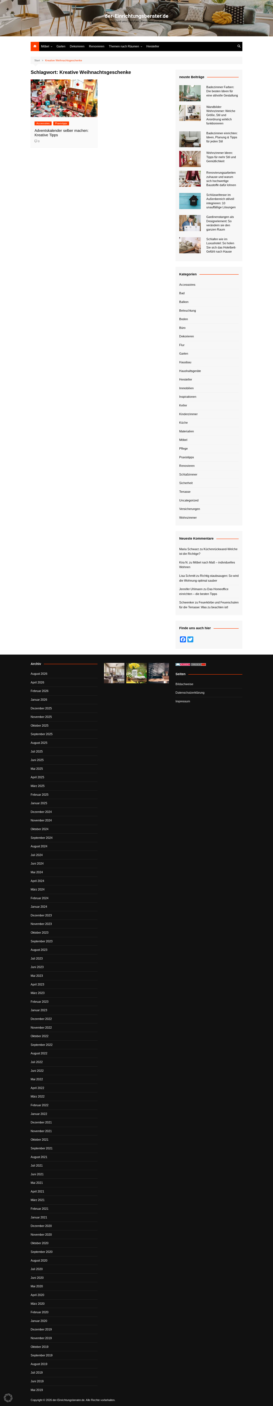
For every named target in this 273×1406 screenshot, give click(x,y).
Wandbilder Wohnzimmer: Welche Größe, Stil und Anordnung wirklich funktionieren (220, 115)
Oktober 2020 (39, 1243)
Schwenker (186, 602)
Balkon (183, 301)
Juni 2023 (37, 967)
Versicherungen (189, 509)
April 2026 (37, 682)
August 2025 (39, 742)
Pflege (183, 448)
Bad (182, 293)
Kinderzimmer (188, 414)
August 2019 (39, 1364)
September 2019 (42, 1355)
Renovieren (96, 46)
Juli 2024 (37, 855)
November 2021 (41, 1131)
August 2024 (39, 846)
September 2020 (42, 1251)
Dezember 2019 (41, 1329)
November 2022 (41, 1027)
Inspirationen (187, 396)
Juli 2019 (37, 1372)
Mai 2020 (37, 1286)
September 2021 (42, 1148)
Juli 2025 (37, 751)
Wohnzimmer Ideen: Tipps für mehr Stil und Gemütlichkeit (221, 157)
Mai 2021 (37, 1182)
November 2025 (41, 716)
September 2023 (42, 941)
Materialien (186, 431)
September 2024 (42, 837)
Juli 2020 (37, 1269)
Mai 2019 (37, 1390)
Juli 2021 (37, 1165)
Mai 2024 (37, 872)
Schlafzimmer (188, 474)
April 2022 (37, 1088)
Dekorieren (77, 46)
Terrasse (185, 491)
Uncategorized (189, 500)
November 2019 (41, 1338)
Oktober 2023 (39, 932)
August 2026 (39, 673)
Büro (182, 327)
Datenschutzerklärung (190, 692)
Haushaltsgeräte (190, 371)
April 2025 (37, 777)
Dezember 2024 (41, 811)
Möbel (45, 46)
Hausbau (185, 362)
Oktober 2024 (39, 829)
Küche (183, 422)
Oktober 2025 (39, 725)
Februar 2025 (39, 794)
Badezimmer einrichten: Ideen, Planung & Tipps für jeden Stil (222, 137)
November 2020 (41, 1234)
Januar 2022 (39, 1113)
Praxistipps (61, 123)
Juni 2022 (37, 1070)
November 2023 (41, 923)
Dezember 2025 (41, 708)
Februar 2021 (39, 1208)
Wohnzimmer (188, 517)
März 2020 (38, 1303)
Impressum (183, 701)
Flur (181, 345)
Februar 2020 (39, 1312)
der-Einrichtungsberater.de (136, 16)
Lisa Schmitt (187, 575)
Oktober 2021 (39, 1139)
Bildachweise (184, 684)
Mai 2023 (37, 975)
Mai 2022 (37, 1079)
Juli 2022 (37, 1062)
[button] (8, 1398)
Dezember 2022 (41, 1018)
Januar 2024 (39, 906)
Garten (60, 46)
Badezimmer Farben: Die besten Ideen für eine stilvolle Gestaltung (222, 91)
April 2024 (37, 881)
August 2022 (39, 1053)
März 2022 (38, 1096)
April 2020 (37, 1295)
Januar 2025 (39, 803)
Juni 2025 (37, 760)
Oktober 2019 (39, 1346)
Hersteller (152, 46)
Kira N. (183, 562)
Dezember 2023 (41, 915)
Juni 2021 (37, 1174)
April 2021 (37, 1191)
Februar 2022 (39, 1105)
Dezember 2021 (41, 1122)
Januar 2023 (39, 1010)
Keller (183, 405)
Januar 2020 (39, 1320)
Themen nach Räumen (124, 46)
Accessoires (43, 123)
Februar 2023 (39, 1001)
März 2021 (38, 1200)
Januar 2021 (39, 1217)
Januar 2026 (39, 699)
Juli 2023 (37, 958)
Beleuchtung (187, 310)
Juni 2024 (37, 863)
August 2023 (39, 949)
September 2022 (42, 1044)
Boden (183, 319)
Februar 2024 (39, 898)
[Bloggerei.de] (183, 664)
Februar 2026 (39, 691)
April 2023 (37, 984)
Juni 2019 (37, 1381)
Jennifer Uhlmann (191, 589)
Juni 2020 (37, 1277)
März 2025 (38, 786)
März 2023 (38, 993)
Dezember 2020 (41, 1225)
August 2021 (39, 1157)
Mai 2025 (37, 768)
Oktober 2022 (39, 1036)
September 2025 (42, 734)
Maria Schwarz (189, 549)
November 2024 (41, 820)
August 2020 (39, 1260)
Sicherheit (186, 483)
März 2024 (38, 889)
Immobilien (186, 388)
